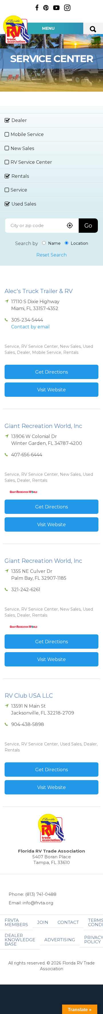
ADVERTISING (59, 939)
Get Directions (51, 372)
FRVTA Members (16, 922)
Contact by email (30, 327)
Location (79, 243)
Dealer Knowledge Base (20, 940)
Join (42, 922)
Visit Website (51, 389)
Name (54, 243)
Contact (68, 922)
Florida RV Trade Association (16, 29)
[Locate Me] (70, 226)
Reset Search (51, 255)
